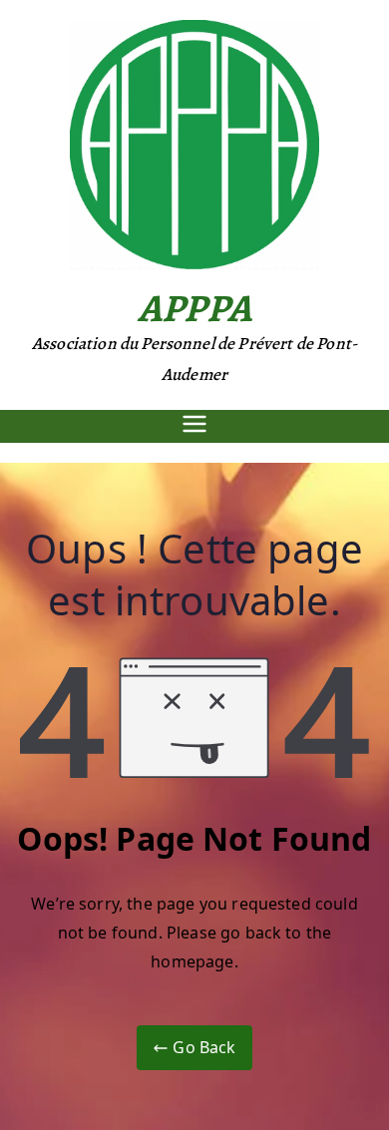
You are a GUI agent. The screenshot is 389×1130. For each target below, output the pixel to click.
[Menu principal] (194, 426)
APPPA (194, 307)
